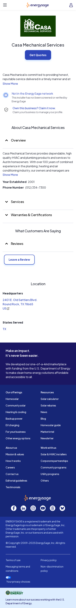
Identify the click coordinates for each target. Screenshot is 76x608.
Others (45, 480)
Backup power (14, 418)
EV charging (12, 425)
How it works (13, 460)
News (44, 412)
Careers (10, 467)
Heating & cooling (16, 412)
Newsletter (47, 438)
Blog (43, 418)
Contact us (12, 474)
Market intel (47, 431)
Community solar (16, 405)
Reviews (17, 243)
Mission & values (15, 454)
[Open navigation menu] (5, 5)
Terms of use (13, 560)
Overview (18, 140)
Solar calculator (50, 398)
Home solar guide (51, 425)
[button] (38, 84)
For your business (16, 431)
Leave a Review (19, 259)
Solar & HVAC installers (54, 454)
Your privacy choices (18, 581)
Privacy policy (49, 560)
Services (17, 202)
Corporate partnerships (54, 460)
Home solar (12, 398)
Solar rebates (48, 405)
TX (4, 329)
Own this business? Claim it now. (34, 108)
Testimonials (13, 487)
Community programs (53, 467)
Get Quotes (38, 55)
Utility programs (50, 474)
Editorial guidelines (16, 480)
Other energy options (18, 438)
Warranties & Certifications (31, 215)
